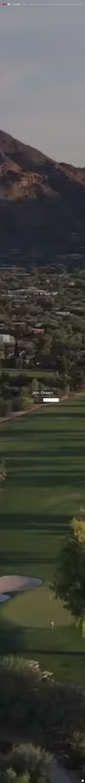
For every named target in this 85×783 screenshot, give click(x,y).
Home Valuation (51, 399)
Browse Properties (34, 399)
